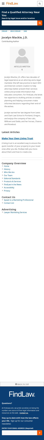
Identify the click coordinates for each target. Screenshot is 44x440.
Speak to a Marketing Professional (18, 200)
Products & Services (12, 181)
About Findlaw (15, 31)
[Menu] (3, 3)
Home (6, 166)
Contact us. (24, 413)
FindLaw (4, 31)
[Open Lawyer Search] (22, 22)
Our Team (8, 175)
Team (25, 31)
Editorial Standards (12, 178)
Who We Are (9, 172)
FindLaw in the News (12, 184)
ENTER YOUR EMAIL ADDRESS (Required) (17, 428)
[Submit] (39, 432)
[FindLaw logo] (13, 3)
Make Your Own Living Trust (17, 138)
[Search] (39, 3)
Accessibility (9, 187)
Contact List (9, 203)
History (7, 169)
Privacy (7, 190)
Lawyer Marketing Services (15, 212)
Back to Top (23, 384)
